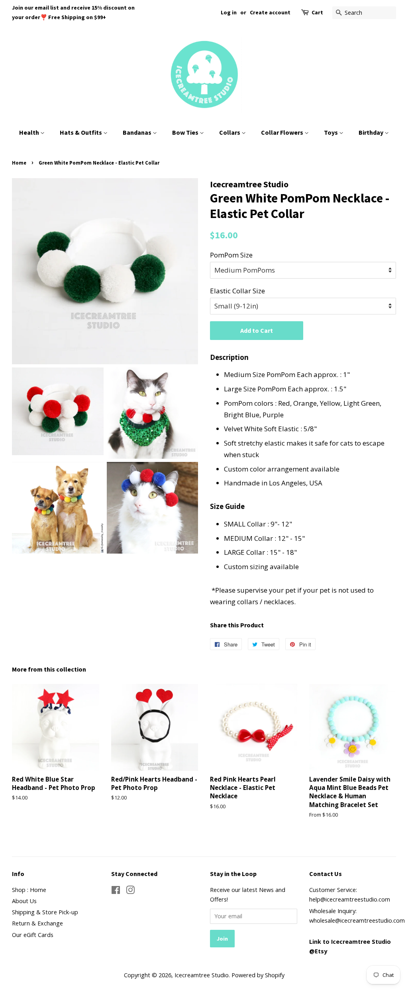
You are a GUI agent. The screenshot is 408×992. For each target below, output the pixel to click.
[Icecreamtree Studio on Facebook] (115, 891)
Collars (230, 132)
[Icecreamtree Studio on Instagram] (130, 891)
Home (19, 162)
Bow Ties (186, 132)
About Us (24, 901)
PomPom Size (231, 254)
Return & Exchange (37, 923)
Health (29, 132)
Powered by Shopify (257, 975)
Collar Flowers (282, 132)
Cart (317, 12)
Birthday (371, 132)
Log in (229, 12)
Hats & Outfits (81, 132)
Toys (331, 132)
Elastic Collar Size (237, 290)
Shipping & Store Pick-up (45, 912)
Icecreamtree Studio (202, 975)
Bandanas (138, 132)
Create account (270, 12)
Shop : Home (29, 890)
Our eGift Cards (32, 935)
